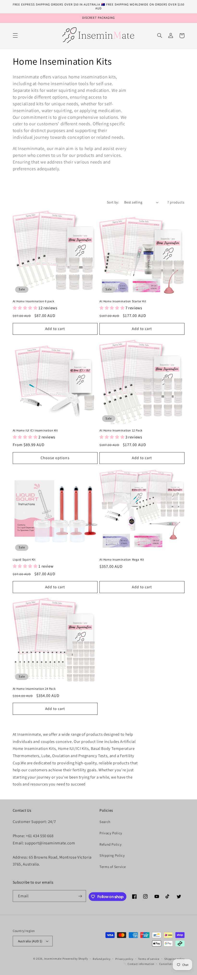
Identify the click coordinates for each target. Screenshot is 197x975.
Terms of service (149, 959)
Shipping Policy (112, 855)
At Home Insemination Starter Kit (122, 301)
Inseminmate (53, 958)
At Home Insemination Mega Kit (121, 560)
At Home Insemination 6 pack (33, 301)
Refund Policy (110, 844)
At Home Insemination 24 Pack (34, 689)
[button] (15, 35)
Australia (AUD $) (30, 941)
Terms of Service (112, 866)
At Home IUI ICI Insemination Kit (35, 430)
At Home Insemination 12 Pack (120, 430)
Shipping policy (174, 959)
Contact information (141, 964)
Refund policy (102, 959)
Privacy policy (124, 959)
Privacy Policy (110, 833)
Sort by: (113, 202)
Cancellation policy (172, 964)
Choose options (55, 457)
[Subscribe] (80, 896)
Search (105, 821)
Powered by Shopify (75, 958)
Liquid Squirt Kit (24, 560)
